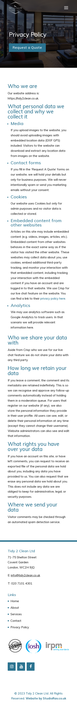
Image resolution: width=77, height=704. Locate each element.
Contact (15, 621)
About (14, 607)
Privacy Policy (19, 627)
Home (14, 601)
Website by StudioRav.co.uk (46, 698)
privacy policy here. (53, 298)
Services (16, 614)
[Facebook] (31, 666)
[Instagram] (12, 666)
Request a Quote (27, 47)
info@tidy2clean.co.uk (25, 575)
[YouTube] (21, 666)
